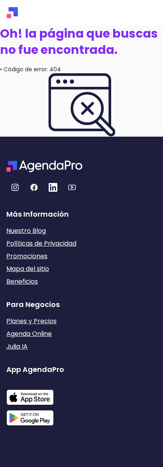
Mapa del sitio (27, 268)
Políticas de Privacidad (41, 243)
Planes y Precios (31, 321)
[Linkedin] (53, 187)
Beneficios (22, 281)
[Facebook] (34, 187)
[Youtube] (72, 187)
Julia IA (17, 346)
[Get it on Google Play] (35, 415)
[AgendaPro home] (12, 13)
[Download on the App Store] (35, 393)
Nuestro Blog (26, 230)
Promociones (26, 256)
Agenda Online (29, 333)
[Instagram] (15, 187)
